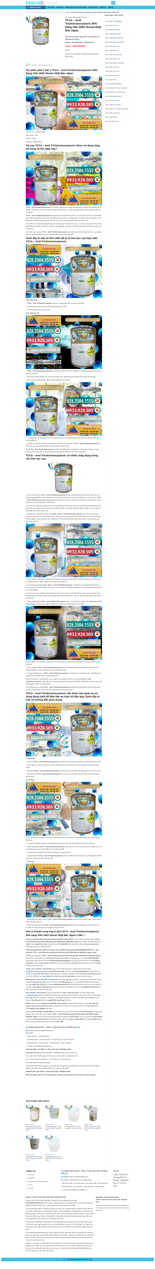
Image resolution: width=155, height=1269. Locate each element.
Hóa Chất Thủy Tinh (112, 71)
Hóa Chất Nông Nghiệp (113, 84)
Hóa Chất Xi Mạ (110, 79)
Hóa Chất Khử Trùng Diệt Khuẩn (54, 12)
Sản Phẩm (60, 7)
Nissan (84, 17)
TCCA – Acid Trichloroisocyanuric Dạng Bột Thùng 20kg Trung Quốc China (92, 1127)
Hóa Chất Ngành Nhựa (113, 96)
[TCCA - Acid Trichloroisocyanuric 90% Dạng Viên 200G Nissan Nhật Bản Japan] (64, 103)
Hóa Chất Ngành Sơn (112, 59)
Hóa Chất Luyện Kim (112, 113)
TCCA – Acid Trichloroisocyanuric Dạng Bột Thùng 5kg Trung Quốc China (53, 1127)
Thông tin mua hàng (45, 65)
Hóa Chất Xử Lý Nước (113, 104)
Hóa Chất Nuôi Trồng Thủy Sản (116, 88)
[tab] (28, 65)
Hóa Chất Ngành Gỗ (112, 46)
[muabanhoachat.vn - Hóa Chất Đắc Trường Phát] (35, 3)
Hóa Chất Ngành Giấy (113, 34)
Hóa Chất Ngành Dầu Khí (114, 38)
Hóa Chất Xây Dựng (112, 75)
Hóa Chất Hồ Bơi (111, 117)
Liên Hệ (110, 7)
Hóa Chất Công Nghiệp (113, 21)
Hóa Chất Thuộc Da (112, 67)
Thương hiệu (92, 7)
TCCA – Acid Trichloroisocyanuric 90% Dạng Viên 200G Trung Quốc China (54, 1157)
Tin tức (30, 1185)
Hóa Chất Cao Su (111, 25)
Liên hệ (30, 1188)
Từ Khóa (34, 65)
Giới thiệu (51, 7)
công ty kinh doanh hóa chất (41, 1006)
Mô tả (28, 65)
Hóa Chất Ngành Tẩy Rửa (114, 63)
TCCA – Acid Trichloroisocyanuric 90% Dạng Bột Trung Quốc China (73, 1126)
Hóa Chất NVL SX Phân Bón (115, 92)
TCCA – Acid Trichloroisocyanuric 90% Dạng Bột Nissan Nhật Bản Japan (34, 1127)
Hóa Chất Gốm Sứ (111, 50)
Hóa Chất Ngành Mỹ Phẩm (114, 42)
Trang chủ (29, 12)
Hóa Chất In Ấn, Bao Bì (113, 54)
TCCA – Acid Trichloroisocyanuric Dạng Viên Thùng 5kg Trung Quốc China (34, 1157)
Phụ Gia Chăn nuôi (112, 121)
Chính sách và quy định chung (76, 7)
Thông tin (102, 7)
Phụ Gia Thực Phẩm (112, 100)
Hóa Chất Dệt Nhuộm (112, 29)
